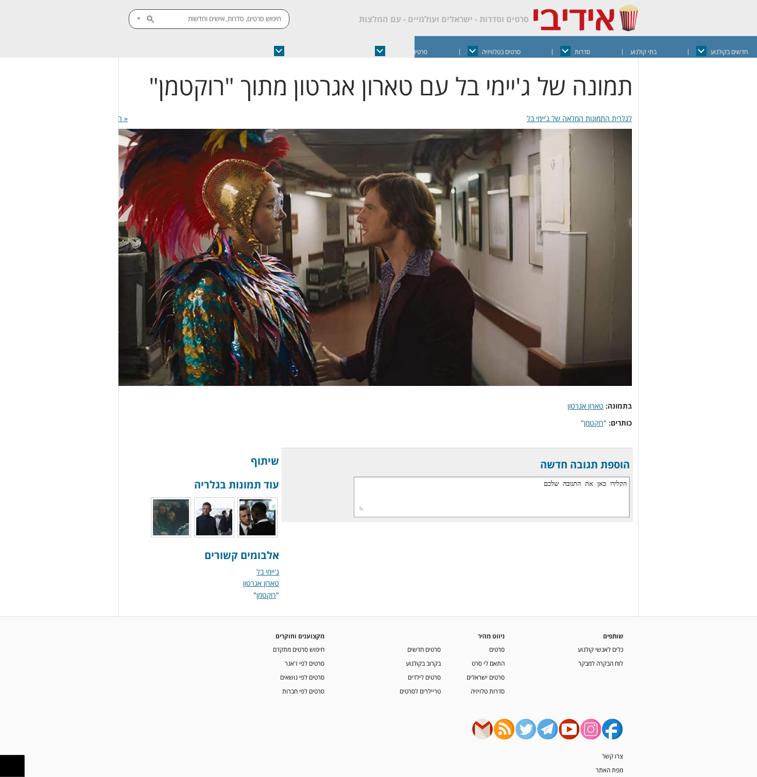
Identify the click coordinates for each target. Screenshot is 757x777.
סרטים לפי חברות (303, 691)
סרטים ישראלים (408, 51)
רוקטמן (594, 423)
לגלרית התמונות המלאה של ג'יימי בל (579, 118)
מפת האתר (609, 770)
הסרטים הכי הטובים (311, 51)
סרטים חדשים (424, 649)
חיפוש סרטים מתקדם (298, 649)
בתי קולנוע (643, 51)
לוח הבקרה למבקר (600, 663)
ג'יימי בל (267, 572)
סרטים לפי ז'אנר (304, 663)
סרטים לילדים (424, 677)
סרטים (497, 649)
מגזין (228, 51)
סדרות (582, 51)
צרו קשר (612, 756)
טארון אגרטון (585, 406)
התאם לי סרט (488, 663)
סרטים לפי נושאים (302, 677)
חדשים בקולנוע (729, 51)
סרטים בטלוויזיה (501, 51)
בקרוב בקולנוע (423, 663)
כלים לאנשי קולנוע (600, 649)
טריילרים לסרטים (420, 691)
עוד (175, 51)
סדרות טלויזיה (488, 691)
